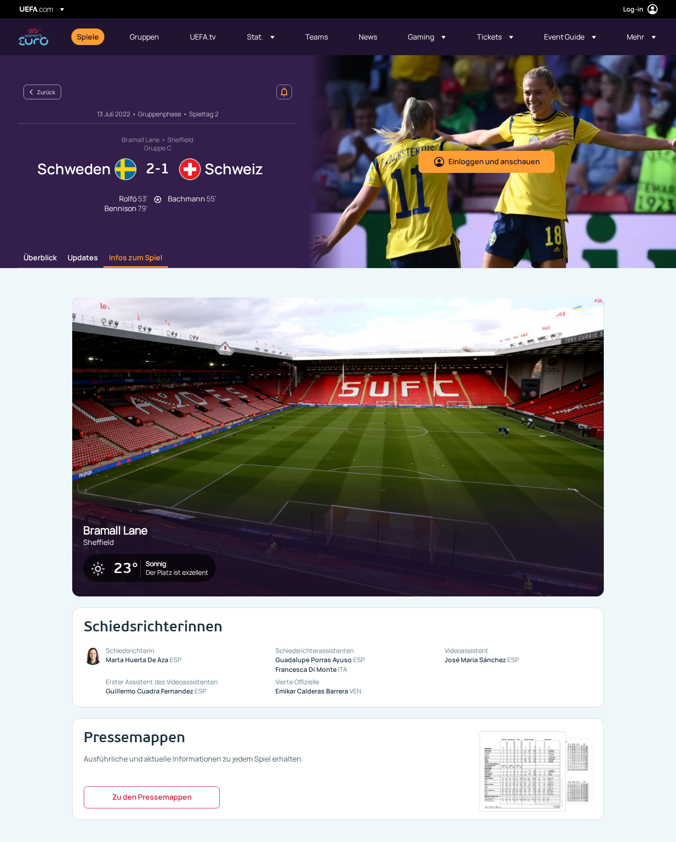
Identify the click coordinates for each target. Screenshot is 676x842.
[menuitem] (92, 37)
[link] (88, 37)
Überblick (40, 258)
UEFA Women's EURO (33, 37)
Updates (83, 258)
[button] (261, 37)
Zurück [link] (46, 92)
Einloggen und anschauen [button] (494, 161)
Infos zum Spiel (135, 258)
